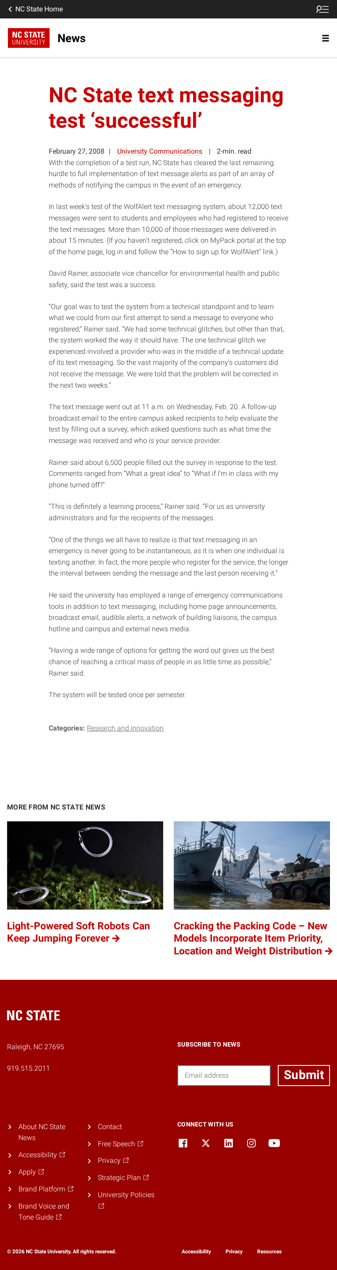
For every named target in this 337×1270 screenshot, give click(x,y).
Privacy (234, 1251)
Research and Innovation (125, 728)
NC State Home (39, 9)
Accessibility (196, 1251)
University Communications (159, 151)
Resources (269, 1251)
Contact (110, 1126)
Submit (304, 1075)
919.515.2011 (28, 1068)
